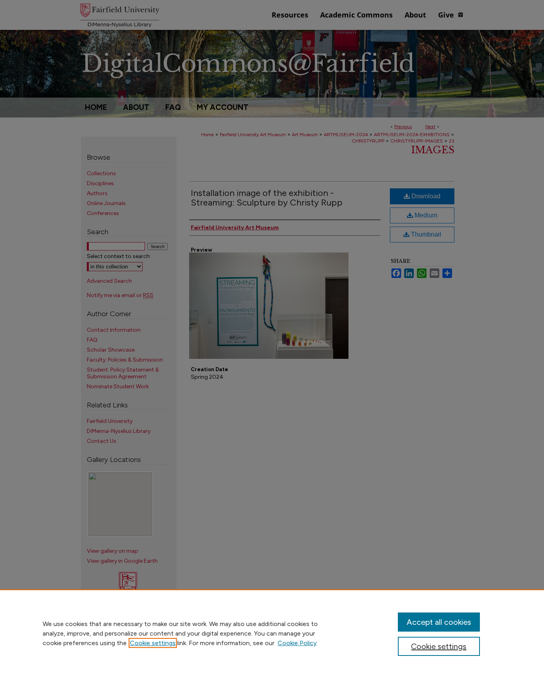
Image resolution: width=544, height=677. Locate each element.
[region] (272, 633)
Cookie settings (153, 643)
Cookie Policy (297, 643)
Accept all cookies (439, 622)
